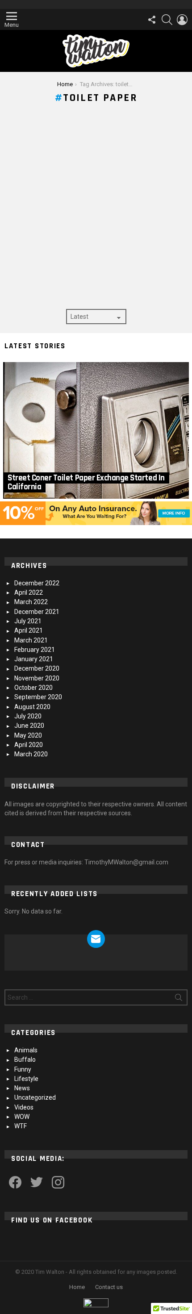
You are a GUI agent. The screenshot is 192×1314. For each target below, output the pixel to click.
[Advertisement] (96, 209)
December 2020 (36, 668)
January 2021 (33, 659)
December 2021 (36, 611)
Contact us (109, 1287)
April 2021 (28, 630)
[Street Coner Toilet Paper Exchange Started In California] (96, 430)
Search (179, 999)
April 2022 (28, 592)
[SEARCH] (167, 20)
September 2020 (38, 697)
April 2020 (28, 744)
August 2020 (32, 706)
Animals (26, 1050)
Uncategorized (35, 1097)
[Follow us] (151, 20)
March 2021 (31, 640)
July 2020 (28, 716)
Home (77, 1287)
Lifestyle (26, 1078)
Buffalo (25, 1059)
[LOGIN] (182, 20)
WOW (21, 1116)
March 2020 (31, 754)
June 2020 (29, 725)
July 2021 (28, 621)
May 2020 (28, 735)
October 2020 (33, 687)
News (22, 1088)
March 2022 (31, 601)
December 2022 (36, 583)
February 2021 (34, 649)
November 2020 (36, 678)
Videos (23, 1107)
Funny (22, 1069)
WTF (20, 1126)
